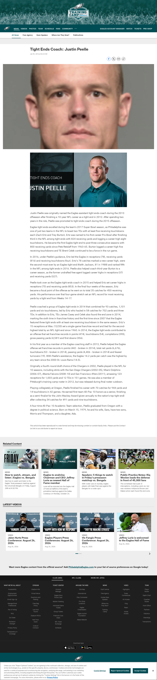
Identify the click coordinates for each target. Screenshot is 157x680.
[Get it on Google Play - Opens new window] (86, 649)
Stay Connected (82, 597)
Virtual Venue (35, 593)
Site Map (82, 589)
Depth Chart (147, 595)
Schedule (58, 628)
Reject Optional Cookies (120, 671)
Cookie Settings (100, 671)
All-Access (126, 599)
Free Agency (105, 593)
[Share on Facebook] (109, 60)
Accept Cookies (140, 671)
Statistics (147, 613)
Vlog (126, 603)
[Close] (153, 670)
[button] (76, 553)
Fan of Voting (12, 609)
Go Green (12, 617)
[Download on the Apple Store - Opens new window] (70, 648)
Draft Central (105, 589)
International (82, 593)
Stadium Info (35, 589)
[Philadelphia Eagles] (78, 659)
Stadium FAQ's (36, 615)
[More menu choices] (76, 28)
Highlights (126, 589)
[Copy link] (123, 59)
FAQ (12, 613)
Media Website (82, 619)
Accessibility (12, 589)
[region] (78, 671)
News (105, 585)
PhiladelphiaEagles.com (81, 567)
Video (126, 585)
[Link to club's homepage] (7, 28)
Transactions (147, 621)
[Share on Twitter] (114, 60)
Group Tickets (58, 611)
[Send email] (119, 60)
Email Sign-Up (12, 599)
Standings (146, 617)
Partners (147, 609)
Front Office (147, 605)
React (126, 607)
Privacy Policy (12, 628)
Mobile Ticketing (58, 601)
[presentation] (150, 554)
